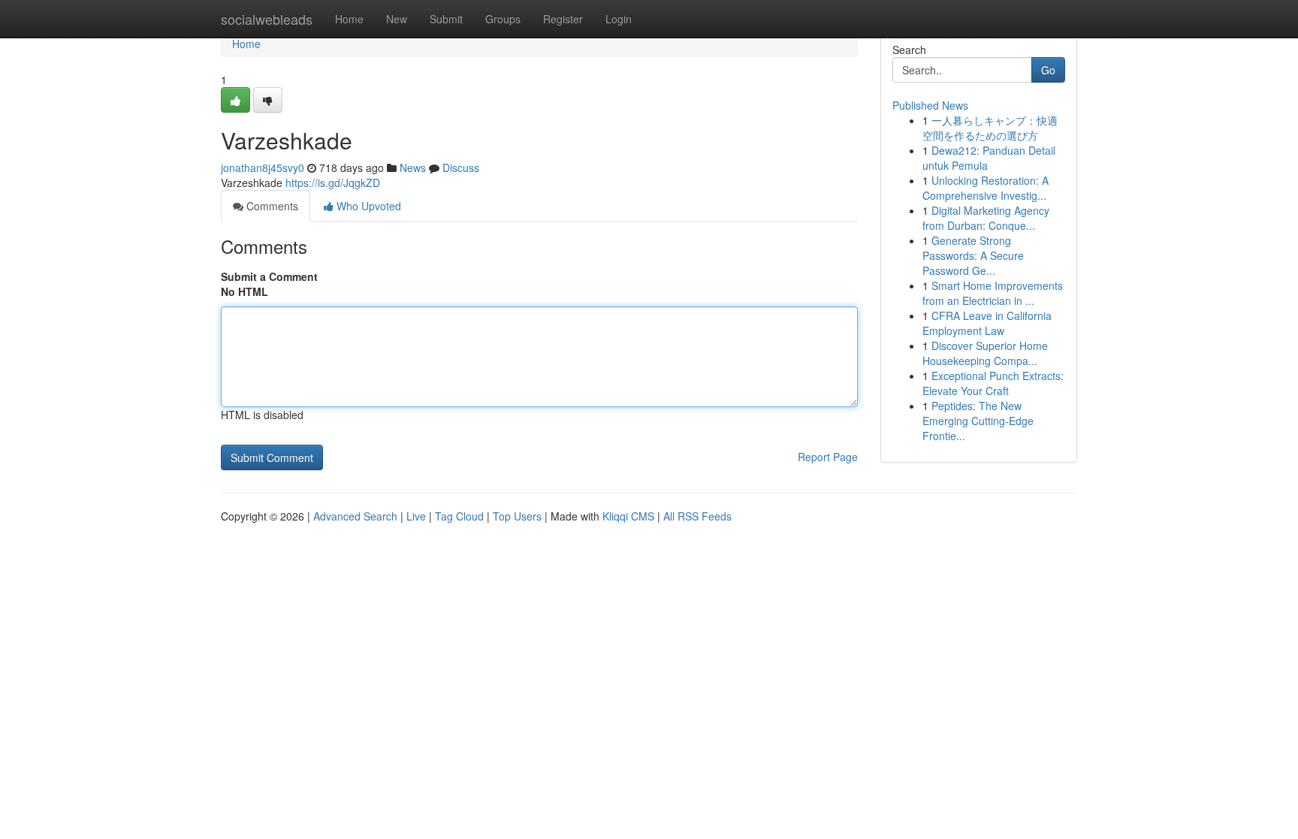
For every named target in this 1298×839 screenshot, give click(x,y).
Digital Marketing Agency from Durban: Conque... (985, 218)
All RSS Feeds (697, 516)
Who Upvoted (367, 205)
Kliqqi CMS (628, 516)
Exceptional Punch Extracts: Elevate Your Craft (993, 383)
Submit (446, 18)
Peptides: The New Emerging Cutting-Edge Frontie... (978, 420)
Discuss (460, 167)
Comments (270, 205)
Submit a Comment (269, 276)
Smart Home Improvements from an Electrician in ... (992, 293)
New (396, 18)
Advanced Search (355, 516)
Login (618, 18)
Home (349, 18)
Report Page (828, 456)
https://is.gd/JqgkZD (332, 182)
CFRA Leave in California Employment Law (987, 323)
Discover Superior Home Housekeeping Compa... (985, 353)
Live (416, 516)
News (413, 167)
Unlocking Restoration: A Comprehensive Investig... (985, 188)
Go (1048, 69)
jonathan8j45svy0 (262, 167)
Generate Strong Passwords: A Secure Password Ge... (973, 255)
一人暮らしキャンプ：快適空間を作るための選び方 (990, 128)
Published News (930, 105)
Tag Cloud (459, 516)
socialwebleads (266, 19)
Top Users (517, 516)
